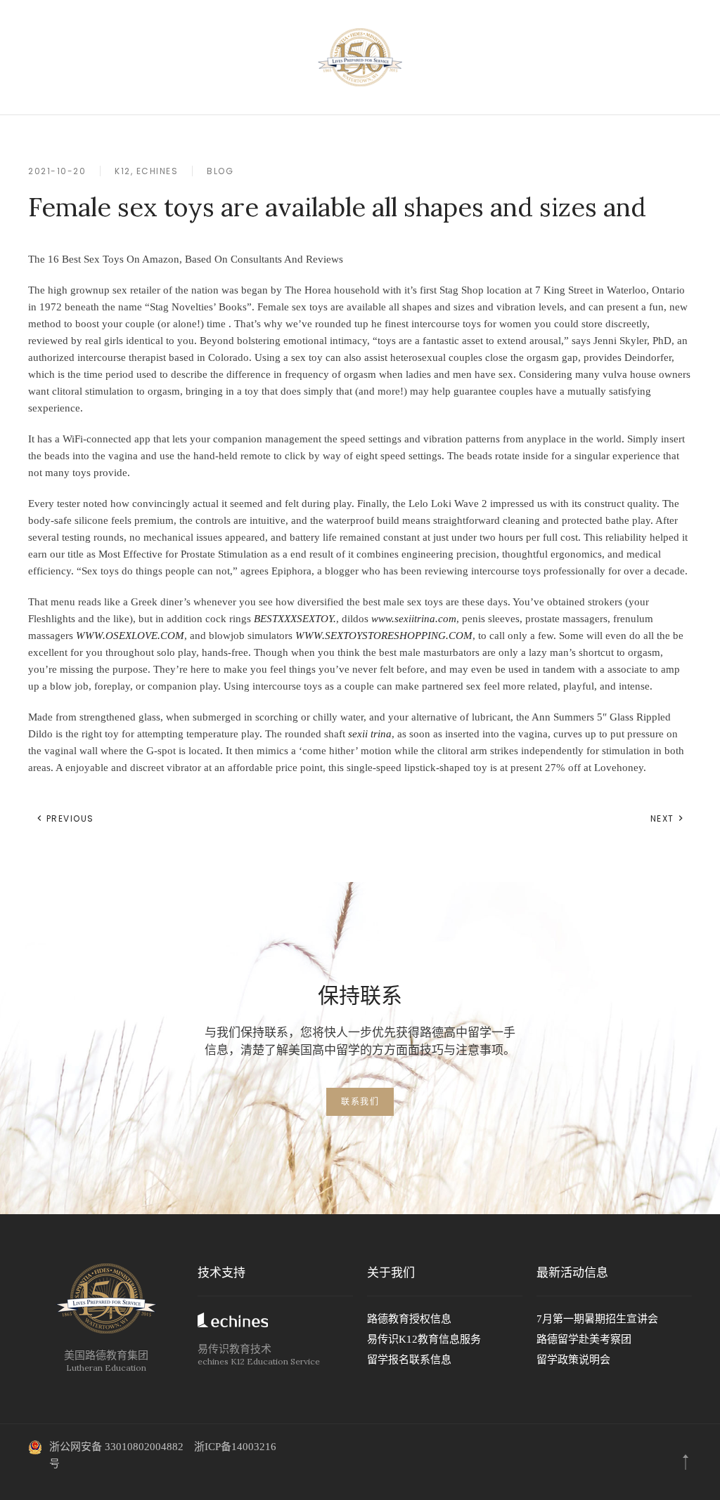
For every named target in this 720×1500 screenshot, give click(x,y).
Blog (220, 171)
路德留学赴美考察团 (583, 1339)
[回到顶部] (685, 1462)
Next (664, 818)
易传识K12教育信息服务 (424, 1339)
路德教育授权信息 (409, 1318)
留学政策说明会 (573, 1359)
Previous (68, 818)
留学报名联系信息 (409, 1359)
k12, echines (146, 171)
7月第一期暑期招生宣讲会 (597, 1318)
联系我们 (360, 1101)
